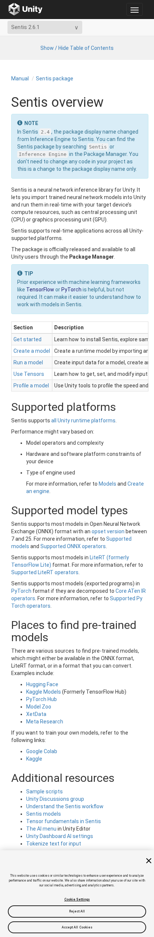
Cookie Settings (77, 899)
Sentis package (54, 78)
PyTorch (71, 289)
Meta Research (44, 722)
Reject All (77, 911)
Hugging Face (42, 684)
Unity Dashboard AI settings (59, 836)
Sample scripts (44, 791)
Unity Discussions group (55, 799)
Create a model (31, 351)
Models (107, 484)
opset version (108, 531)
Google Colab (41, 751)
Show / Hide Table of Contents (77, 48)
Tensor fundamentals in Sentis (63, 821)
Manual (20, 78)
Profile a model (31, 385)
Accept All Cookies (77, 927)
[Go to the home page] (26, 9)
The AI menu (41, 829)
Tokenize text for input (53, 844)
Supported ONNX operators (73, 546)
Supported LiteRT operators (44, 572)
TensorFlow (40, 289)
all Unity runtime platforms (83, 420)
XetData (36, 714)
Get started (27, 339)
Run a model (28, 362)
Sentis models (43, 814)
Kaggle (34, 759)
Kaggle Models (43, 692)
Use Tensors (28, 374)
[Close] (148, 861)
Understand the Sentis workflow (65, 806)
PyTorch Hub (41, 699)
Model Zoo (38, 707)
